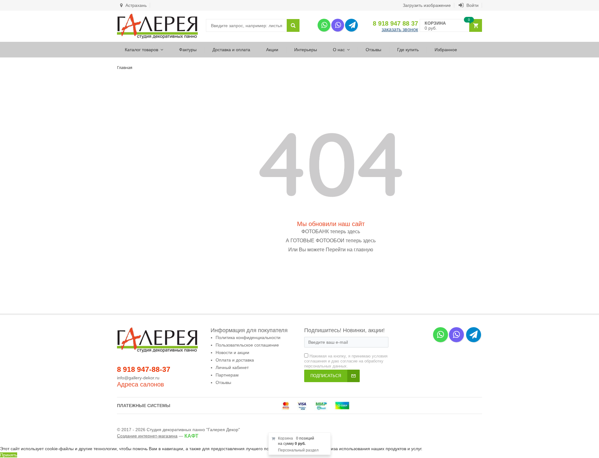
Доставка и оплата (231, 49)
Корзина (285, 438)
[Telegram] (351, 25)
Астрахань (135, 5)
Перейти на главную (349, 249)
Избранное (446, 49)
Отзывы (373, 49)
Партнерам (227, 374)
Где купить (408, 49)
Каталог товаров (141, 49)
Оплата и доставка (235, 359)
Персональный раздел (298, 450)
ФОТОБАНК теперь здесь (330, 231)
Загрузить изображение (427, 5)
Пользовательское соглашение (247, 344)
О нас (339, 49)
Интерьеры (305, 49)
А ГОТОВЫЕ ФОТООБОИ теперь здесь (331, 240)
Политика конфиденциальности (248, 337)
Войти (472, 5)
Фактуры (188, 49)
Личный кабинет (232, 367)
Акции (272, 49)
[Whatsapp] (324, 25)
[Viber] (337, 25)
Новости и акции (232, 352)
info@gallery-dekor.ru (138, 377)
